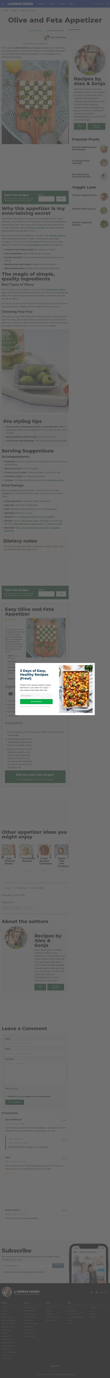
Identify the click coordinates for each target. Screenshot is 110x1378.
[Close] (92, 666)
